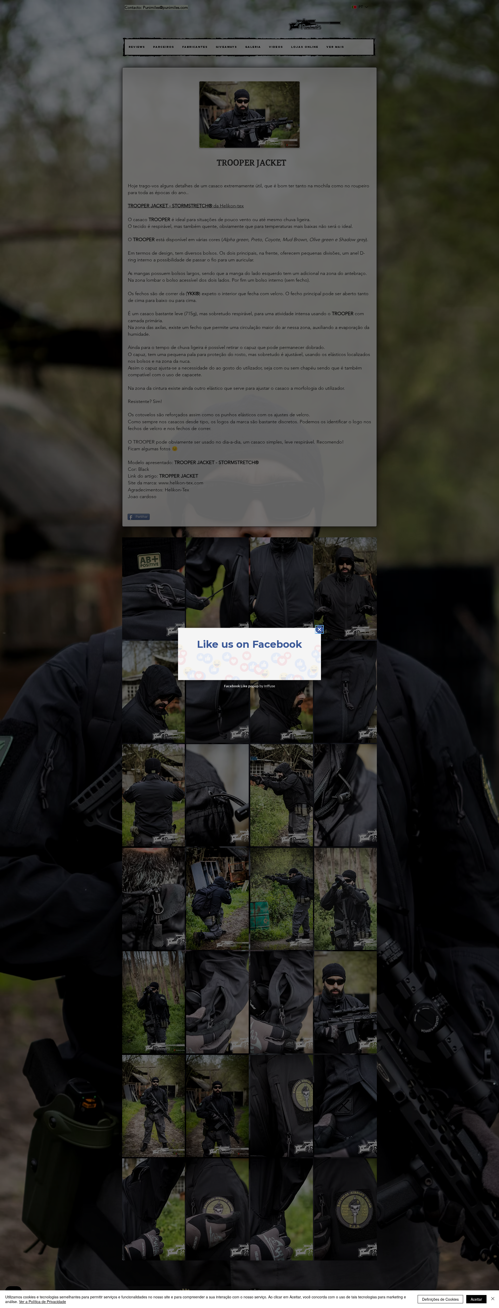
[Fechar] (493, 1299)
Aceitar (476, 1299)
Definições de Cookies (440, 1299)
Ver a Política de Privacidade (42, 1301)
